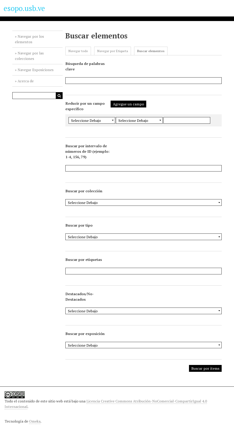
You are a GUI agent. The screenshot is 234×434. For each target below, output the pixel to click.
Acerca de (26, 80)
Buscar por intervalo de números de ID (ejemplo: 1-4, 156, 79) (87, 151)
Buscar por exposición (85, 333)
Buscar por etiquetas (83, 259)
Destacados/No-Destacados (79, 296)
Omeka (34, 421)
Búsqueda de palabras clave (85, 66)
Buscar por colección (83, 190)
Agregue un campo (128, 104)
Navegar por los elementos (29, 39)
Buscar (59, 95)
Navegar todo (78, 51)
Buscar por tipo (79, 225)
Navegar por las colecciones (29, 56)
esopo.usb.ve (24, 8)
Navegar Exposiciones (35, 69)
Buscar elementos (151, 51)
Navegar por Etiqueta (112, 51)
